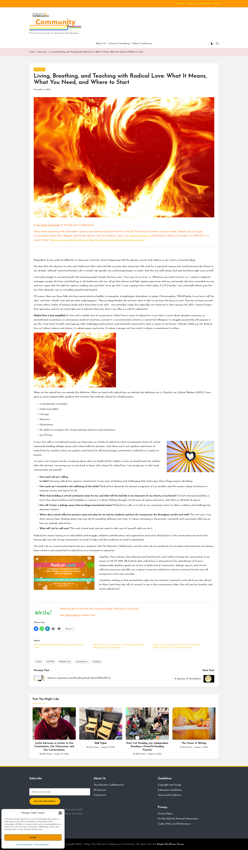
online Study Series (139, 236)
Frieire (38, 662)
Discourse (39, 69)
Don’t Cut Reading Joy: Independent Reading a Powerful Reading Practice (147, 746)
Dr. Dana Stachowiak (48, 225)
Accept (33, 837)
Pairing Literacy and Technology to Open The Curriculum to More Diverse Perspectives (97, 240)
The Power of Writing (194, 743)
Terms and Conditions (169, 795)
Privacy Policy (165, 813)
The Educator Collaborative (109, 785)
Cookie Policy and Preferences (174, 824)
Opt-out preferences (24, 844)
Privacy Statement (41, 844)
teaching (96, 662)
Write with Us (73, 615)
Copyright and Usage (169, 785)
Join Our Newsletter (45, 801)
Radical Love (65, 662)
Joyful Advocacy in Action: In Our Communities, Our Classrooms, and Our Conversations (54, 746)
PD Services (100, 790)
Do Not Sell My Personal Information (178, 818)
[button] (60, 813)
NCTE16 (50, 662)
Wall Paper (100, 743)
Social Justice (81, 662)
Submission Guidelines (170, 790)
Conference (100, 795)
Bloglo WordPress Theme (170, 844)
